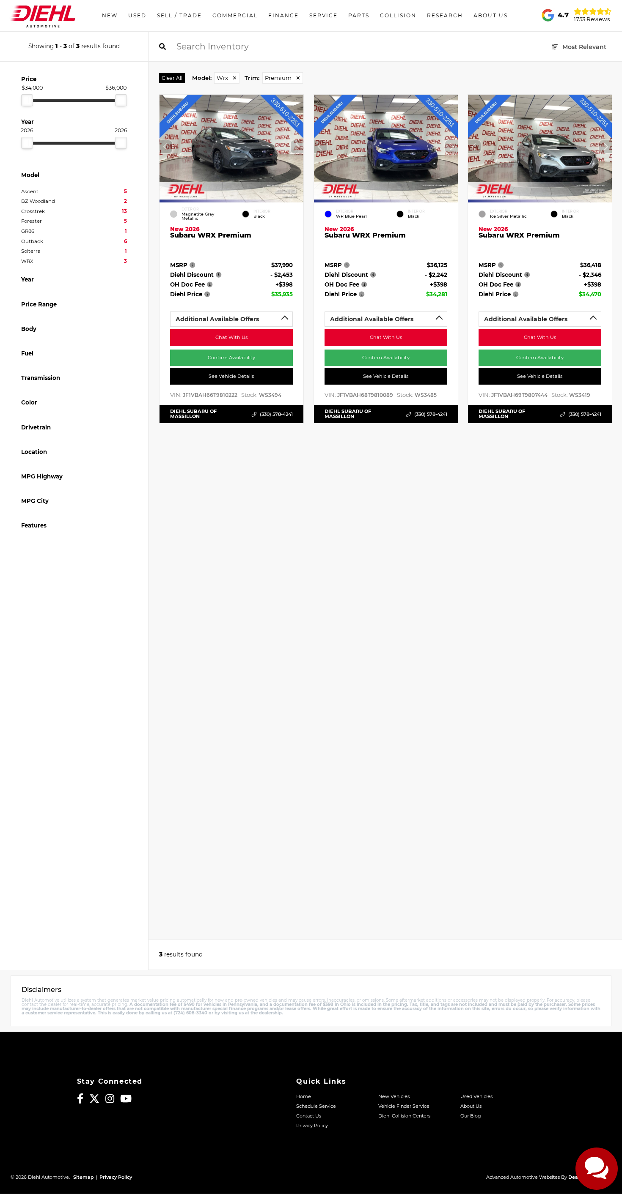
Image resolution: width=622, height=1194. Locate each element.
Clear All (172, 78)
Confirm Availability (231, 358)
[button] (297, 146)
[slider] (27, 100)
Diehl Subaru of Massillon (193, 414)
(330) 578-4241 (276, 414)
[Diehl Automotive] (43, 15)
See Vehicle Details (231, 376)
